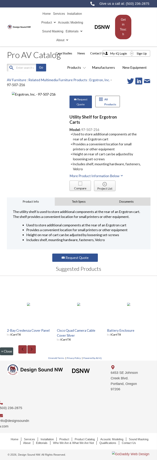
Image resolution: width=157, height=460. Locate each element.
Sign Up (142, 53)
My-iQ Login (118, 53)
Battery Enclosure (120, 330)
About (26, 442)
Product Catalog (85, 439)
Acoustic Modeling (111, 439)
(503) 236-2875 (137, 4)
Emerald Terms (56, 358)
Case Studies (64, 53)
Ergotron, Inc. (99, 80)
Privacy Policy (74, 358)
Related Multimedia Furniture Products (57, 80)
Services (29, 439)
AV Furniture (16, 80)
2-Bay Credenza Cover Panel (28, 330)
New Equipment (134, 67)
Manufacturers (103, 67)
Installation (47, 439)
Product (64, 439)
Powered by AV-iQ (92, 358)
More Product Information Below (95, 176)
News (81, 53)
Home (14, 439)
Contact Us (97, 53)
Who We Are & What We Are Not (73, 442)
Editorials (41, 442)
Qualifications (107, 442)
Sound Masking (138, 439)
